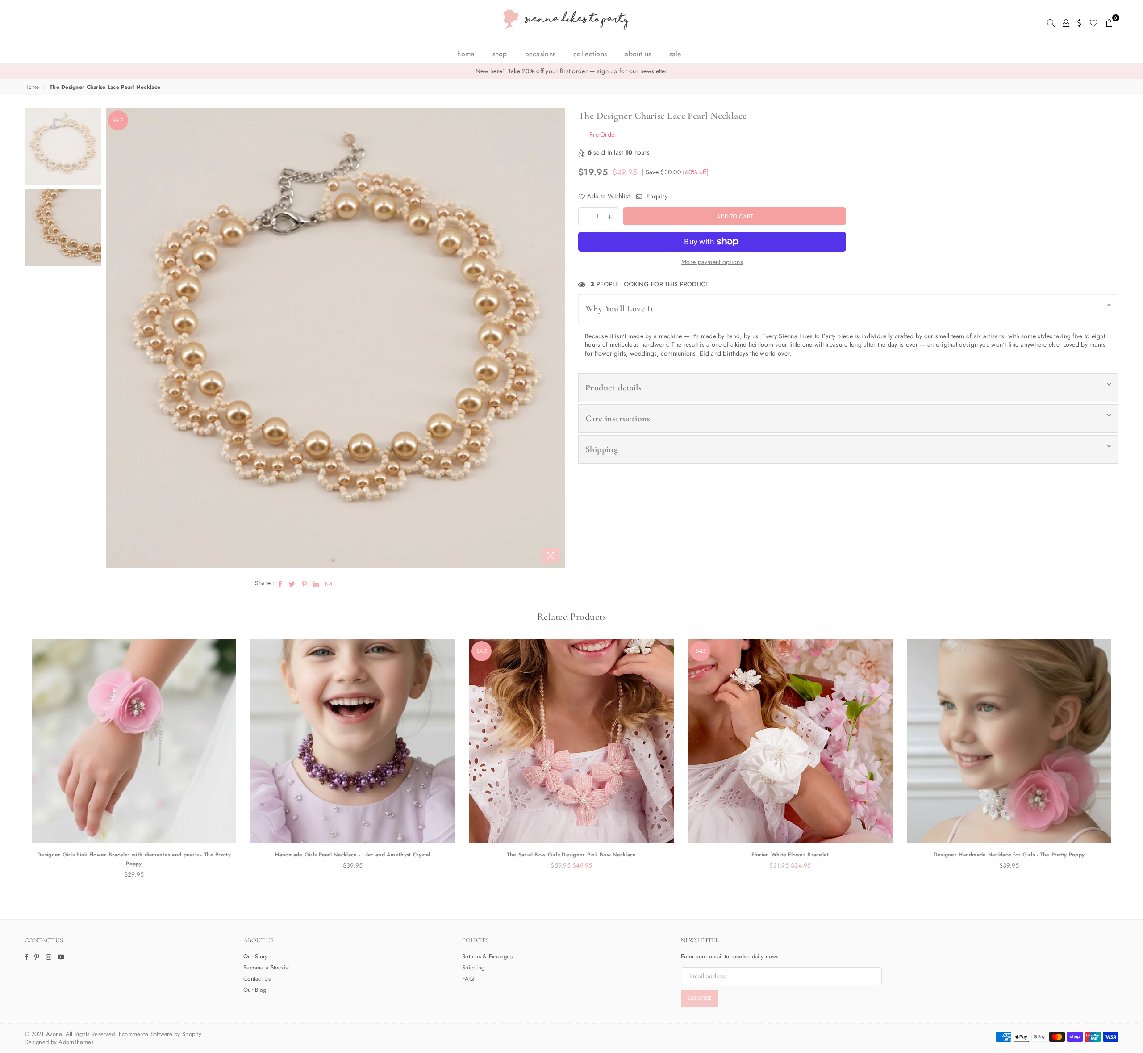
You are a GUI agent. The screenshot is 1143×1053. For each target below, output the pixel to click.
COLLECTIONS (590, 54)
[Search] (1051, 22)
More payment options (712, 262)
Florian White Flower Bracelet (790, 855)
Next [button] (557, 338)
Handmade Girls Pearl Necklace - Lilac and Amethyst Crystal (352, 855)
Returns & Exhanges (487, 956)
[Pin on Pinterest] (304, 583)
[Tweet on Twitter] (291, 583)
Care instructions (618, 418)
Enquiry (656, 196)
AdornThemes (75, 1042)
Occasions (540, 54)
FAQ (468, 978)
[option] (571, 71)
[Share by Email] (328, 583)
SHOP (499, 54)
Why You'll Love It (619, 308)
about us (638, 54)
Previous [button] (113, 338)
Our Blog (254, 990)
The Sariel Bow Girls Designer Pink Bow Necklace (571, 855)
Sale (118, 120)
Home (465, 54)
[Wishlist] (1093, 22)
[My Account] (1066, 22)
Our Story (255, 956)
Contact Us (257, 978)
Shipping (601, 449)
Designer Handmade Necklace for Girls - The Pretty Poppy (1009, 855)
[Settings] (1079, 22)
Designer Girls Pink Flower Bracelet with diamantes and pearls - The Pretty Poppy (134, 859)
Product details (613, 387)
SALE (675, 54)
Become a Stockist (266, 967)
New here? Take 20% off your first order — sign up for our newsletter (571, 71)
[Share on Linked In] (316, 583)
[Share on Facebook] (280, 583)
